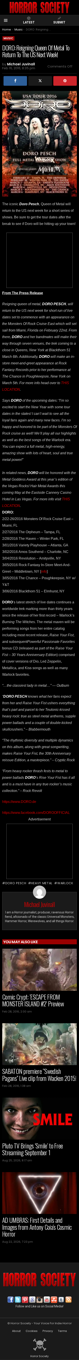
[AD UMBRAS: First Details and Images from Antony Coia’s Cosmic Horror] (39, 1193)
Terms (62, 1331)
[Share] (15, 81)
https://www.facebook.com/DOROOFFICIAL (36, 813)
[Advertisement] (39, 260)
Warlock (65, 883)
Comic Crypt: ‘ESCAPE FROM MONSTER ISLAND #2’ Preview (33, 1000)
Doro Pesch (15, 883)
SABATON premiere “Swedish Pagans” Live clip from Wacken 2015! (39, 1075)
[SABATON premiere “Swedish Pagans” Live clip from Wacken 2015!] (39, 1044)
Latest (29, 22)
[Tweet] (40, 81)
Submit (59, 22)
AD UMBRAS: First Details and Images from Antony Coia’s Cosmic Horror (37, 1227)
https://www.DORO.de (19, 802)
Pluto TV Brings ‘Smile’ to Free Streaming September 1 (32, 1149)
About (16, 1331)
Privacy (48, 1331)
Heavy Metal (41, 883)
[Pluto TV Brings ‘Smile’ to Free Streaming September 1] (39, 1118)
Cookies (32, 1331)
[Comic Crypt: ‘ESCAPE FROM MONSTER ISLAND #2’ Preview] (39, 970)
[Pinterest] (65, 81)
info (44, 571)
